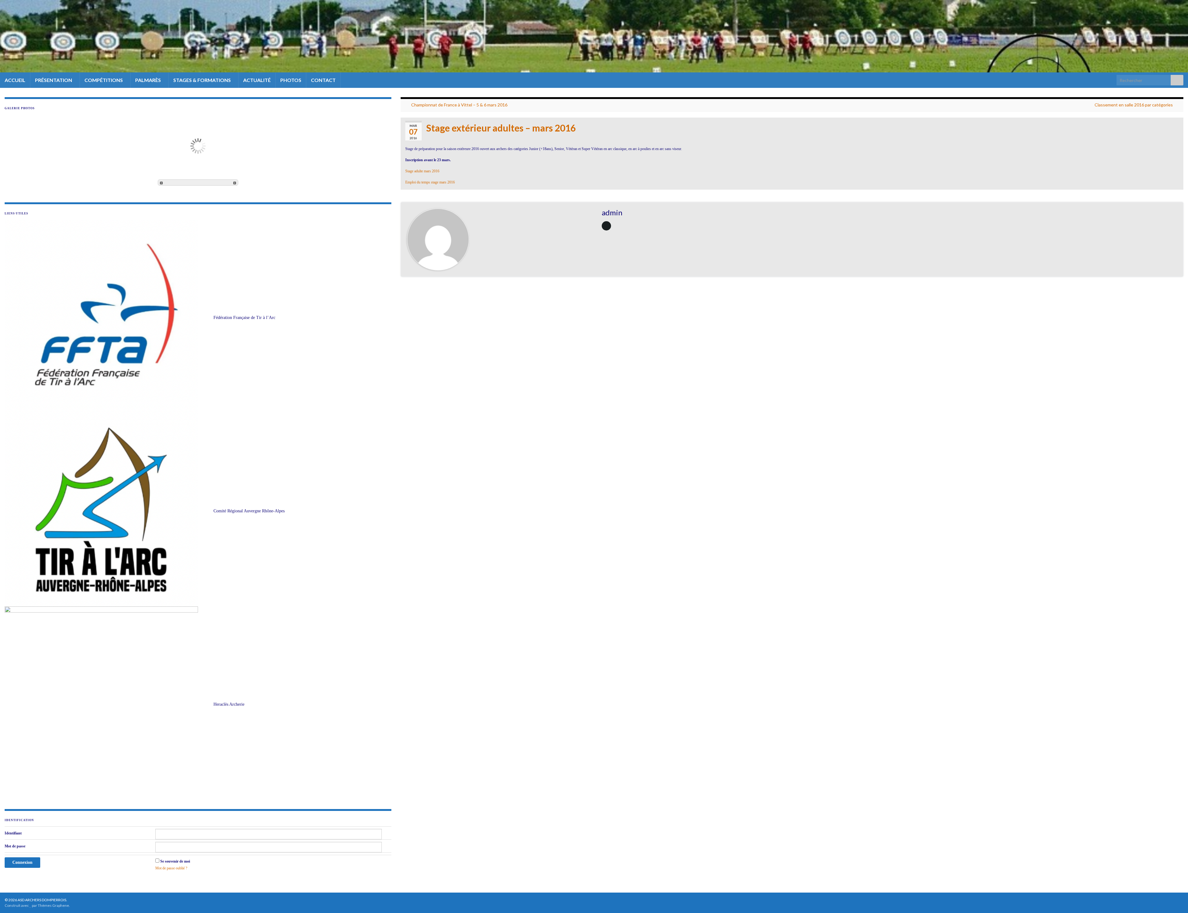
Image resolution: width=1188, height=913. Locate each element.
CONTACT (323, 80)
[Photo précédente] (161, 182)
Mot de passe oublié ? (171, 868)
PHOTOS (290, 80)
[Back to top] (1174, 899)
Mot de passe (15, 846)
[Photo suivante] (234, 182)
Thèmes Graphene (53, 905)
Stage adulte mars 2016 (422, 171)
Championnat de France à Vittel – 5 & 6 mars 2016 (459, 104)
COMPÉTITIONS (104, 80)
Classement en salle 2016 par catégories (1134, 104)
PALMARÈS (148, 80)
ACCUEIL (15, 80)
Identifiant (13, 833)
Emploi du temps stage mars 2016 (430, 182)
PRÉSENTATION (54, 80)
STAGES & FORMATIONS (202, 80)
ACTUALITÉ (257, 80)
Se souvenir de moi (175, 861)
